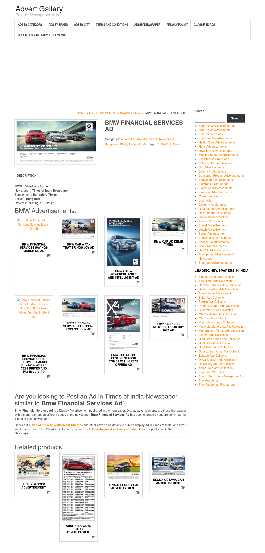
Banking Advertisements (214, 130)
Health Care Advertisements (217, 142)
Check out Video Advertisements (42, 35)
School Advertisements (214, 242)
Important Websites (211, 372)
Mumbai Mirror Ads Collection (218, 314)
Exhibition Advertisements (215, 188)
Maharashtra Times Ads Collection (221, 330)
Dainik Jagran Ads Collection (217, 364)
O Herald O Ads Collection (216, 310)
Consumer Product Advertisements (222, 175)
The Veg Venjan (209, 380)
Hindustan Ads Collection (215, 343)
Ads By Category (30, 24)
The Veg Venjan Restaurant (217, 384)
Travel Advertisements (213, 225)
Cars (176, 144)
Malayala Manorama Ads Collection (222, 326)
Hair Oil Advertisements (214, 250)
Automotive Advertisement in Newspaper (147, 139)
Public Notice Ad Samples (215, 163)
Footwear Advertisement (215, 238)
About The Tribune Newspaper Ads (222, 376)
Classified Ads (204, 24)
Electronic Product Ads (213, 184)
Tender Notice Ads (211, 221)
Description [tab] (26, 175)
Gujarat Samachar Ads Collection (220, 351)
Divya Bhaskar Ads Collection (218, 359)
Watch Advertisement (212, 229)
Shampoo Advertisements (215, 262)
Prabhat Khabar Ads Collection (219, 306)
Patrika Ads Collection (213, 301)
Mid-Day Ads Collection (214, 318)
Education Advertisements (216, 179)
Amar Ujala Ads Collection (216, 368)
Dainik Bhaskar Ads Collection (218, 289)
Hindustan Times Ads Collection (219, 339)
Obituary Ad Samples (212, 204)
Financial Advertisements (215, 192)
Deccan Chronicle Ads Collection (220, 285)
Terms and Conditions (112, 24)
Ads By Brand (58, 24)
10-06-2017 (163, 144)
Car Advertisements (212, 167)
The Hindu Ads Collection (215, 281)
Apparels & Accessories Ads (217, 126)
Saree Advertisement (212, 233)
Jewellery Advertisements (215, 150)
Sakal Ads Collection (212, 297)
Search (199, 111)
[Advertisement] (132, 73)
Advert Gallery (39, 8)
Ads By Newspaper (147, 24)
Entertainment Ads (211, 134)
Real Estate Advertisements (217, 209)
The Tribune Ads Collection (216, 293)
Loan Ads (205, 200)
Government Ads (210, 196)
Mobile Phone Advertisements (218, 155)
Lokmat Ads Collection (213, 335)
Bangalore (111, 144)
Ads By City (82, 24)
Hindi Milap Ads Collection (216, 347)
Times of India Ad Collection (217, 277)
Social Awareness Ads (213, 217)
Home (81, 113)
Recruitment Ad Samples (215, 213)
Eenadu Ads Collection (213, 355)
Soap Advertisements (213, 246)
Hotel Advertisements (213, 146)
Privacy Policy (177, 24)
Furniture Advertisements (215, 138)
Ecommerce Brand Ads (214, 159)
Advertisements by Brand (109, 113)
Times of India (138, 144)
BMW (136, 113)
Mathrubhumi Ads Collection (217, 322)
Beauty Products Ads (212, 171)
